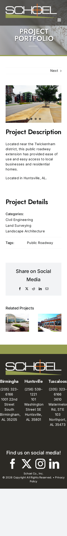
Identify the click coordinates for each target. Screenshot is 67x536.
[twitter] (27, 464)
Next (54, 71)
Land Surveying (18, 225)
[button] (8, 323)
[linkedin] (54, 464)
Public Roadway (40, 243)
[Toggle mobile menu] (59, 20)
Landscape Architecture (25, 231)
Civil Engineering (19, 220)
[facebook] (13, 464)
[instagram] (40, 464)
